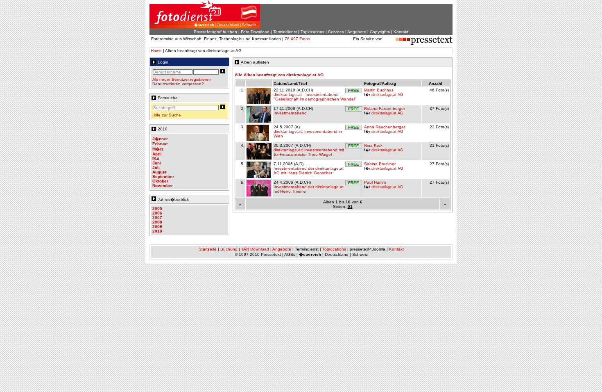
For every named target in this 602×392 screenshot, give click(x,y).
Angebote (356, 32)
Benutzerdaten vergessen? (178, 84)
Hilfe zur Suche (166, 115)
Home (156, 50)
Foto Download (255, 32)
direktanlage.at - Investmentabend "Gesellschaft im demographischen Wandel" (315, 96)
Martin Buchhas (379, 90)
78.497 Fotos (297, 38)
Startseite (208, 249)
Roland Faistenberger (384, 108)
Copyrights (380, 32)
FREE (353, 90)
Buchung (229, 249)
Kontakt (401, 32)
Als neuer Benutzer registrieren (181, 79)
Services (336, 32)
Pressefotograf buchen (215, 32)
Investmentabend (290, 113)
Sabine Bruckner (380, 164)
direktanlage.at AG (387, 95)
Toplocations (312, 32)
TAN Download (255, 249)
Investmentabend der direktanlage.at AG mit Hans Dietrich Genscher (309, 170)
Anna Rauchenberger (384, 127)
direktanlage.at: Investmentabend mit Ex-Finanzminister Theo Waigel (309, 152)
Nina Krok (373, 145)
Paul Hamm (375, 182)
